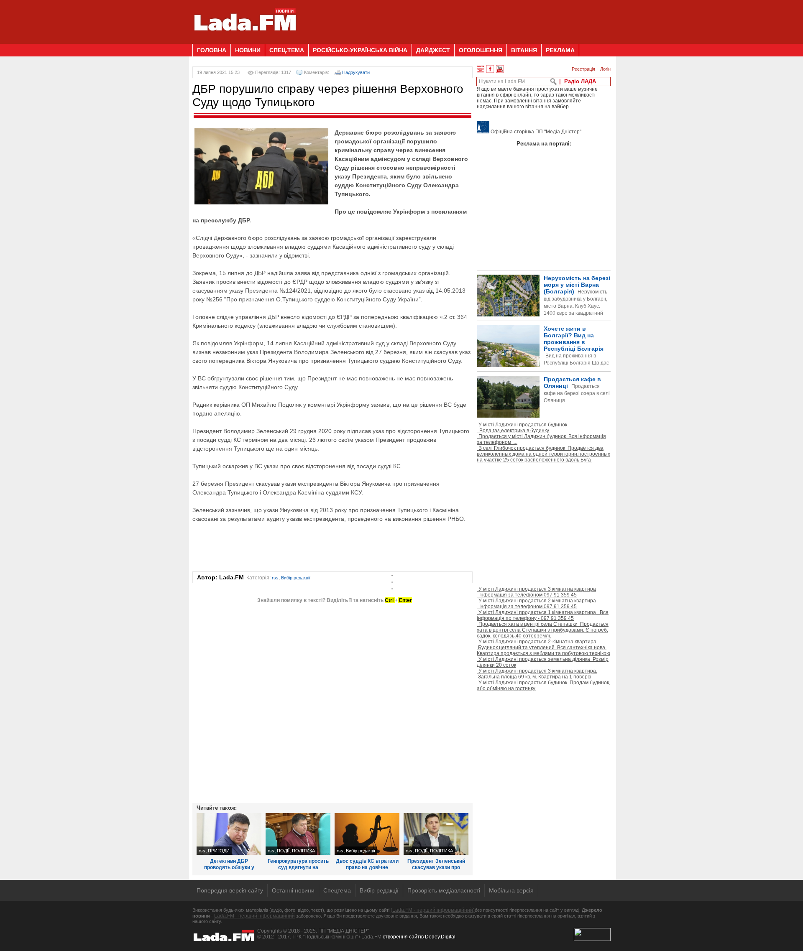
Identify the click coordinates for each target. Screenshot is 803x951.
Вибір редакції (295, 577)
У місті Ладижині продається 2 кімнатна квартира (536, 603)
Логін (605, 68)
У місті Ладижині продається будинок (522, 427)
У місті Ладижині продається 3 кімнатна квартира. (537, 674)
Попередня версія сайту (230, 890)
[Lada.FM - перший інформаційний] (244, 40)
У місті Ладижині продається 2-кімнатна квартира (543, 647)
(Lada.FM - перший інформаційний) (433, 910)
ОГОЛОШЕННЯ (480, 50)
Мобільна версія (511, 890)
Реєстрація (583, 68)
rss (275, 577)
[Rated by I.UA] (592, 939)
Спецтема (337, 890)
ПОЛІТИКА (303, 850)
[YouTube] (500, 69)
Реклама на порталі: (544, 143)
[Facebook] (490, 69)
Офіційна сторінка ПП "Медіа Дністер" (535, 132)
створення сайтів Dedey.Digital (419, 937)
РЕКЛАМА (560, 50)
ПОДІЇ (283, 850)
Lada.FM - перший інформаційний (254, 916)
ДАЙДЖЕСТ (433, 50)
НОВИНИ (248, 50)
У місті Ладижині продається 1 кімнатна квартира (543, 615)
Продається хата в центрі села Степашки (543, 630)
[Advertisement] (458, 19)
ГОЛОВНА (211, 50)
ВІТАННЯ (524, 50)
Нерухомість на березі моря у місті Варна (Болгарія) (577, 302)
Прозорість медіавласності (443, 890)
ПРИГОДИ (219, 850)
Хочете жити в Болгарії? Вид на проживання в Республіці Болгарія (543, 359)
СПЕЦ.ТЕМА (286, 50)
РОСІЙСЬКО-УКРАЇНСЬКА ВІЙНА (360, 50)
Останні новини (293, 890)
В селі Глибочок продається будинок (543, 454)
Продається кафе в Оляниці (577, 389)
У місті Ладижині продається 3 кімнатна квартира (536, 592)
